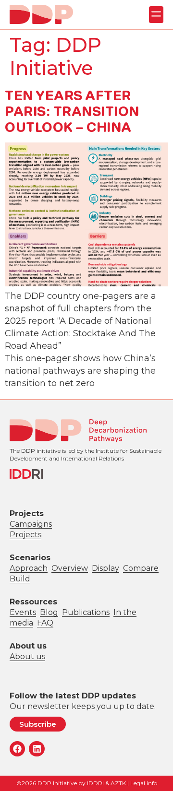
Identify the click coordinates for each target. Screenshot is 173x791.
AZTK (118, 783)
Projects (25, 534)
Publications (86, 612)
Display (105, 568)
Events (23, 612)
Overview (69, 568)
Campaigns (31, 524)
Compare (141, 568)
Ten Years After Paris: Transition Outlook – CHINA (72, 111)
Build (20, 578)
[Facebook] (17, 748)
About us (27, 656)
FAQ (45, 622)
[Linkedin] (36, 748)
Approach (29, 568)
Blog (49, 612)
